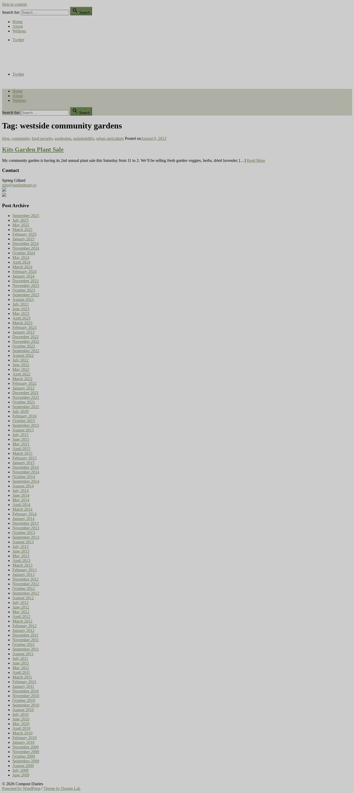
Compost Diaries (16, 56)
